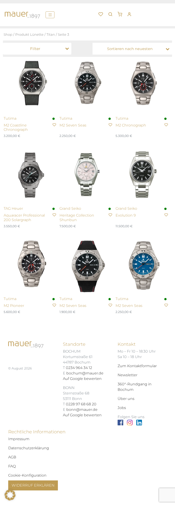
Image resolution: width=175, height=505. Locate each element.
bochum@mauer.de (84, 373)
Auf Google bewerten (82, 378)
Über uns (126, 398)
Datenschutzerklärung (28, 448)
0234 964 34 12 (79, 368)
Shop (8, 35)
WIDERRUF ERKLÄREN (33, 485)
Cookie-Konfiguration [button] (27, 475)
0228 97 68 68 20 (81, 404)
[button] (121, 12)
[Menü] (50, 14)
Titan (50, 35)
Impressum (18, 439)
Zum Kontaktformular (137, 366)
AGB (12, 457)
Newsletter (127, 375)
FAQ (12, 466)
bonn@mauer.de (82, 409)
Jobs (122, 408)
